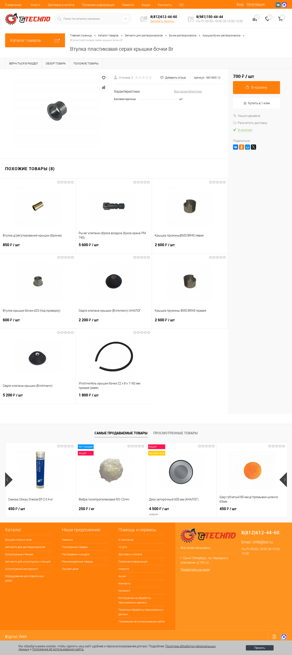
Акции (146, 5)
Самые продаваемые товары (120, 433)
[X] (253, 147)
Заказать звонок (162, 21)
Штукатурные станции (19, 554)
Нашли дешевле (249, 116)
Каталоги (124, 590)
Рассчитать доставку (252, 123)
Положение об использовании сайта (141, 621)
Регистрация (256, 4)
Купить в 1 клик (259, 103)
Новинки (67, 539)
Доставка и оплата (61, 5)
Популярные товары (75, 547)
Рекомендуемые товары (77, 561)
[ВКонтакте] (235, 147)
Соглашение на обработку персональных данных (134, 600)
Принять (259, 647)
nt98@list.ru (262, 542)
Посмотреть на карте (195, 569)
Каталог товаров (25, 40)
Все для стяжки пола (18, 539)
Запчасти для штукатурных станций (27, 561)
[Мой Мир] (247, 147)
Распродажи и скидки (75, 554)
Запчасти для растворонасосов (25, 547)
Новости (128, 5)
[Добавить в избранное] (104, 78)
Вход (240, 4)
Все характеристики (188, 91)
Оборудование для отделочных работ (24, 578)
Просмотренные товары (175, 433)
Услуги (35, 5)
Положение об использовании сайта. (58, 649)
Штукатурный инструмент (21, 568)
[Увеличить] (57, 111)
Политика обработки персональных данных (141, 612)
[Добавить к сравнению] (104, 87)
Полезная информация (98, 5)
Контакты (165, 5)
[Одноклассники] (241, 147)
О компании (13, 5)
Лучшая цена (70, 568)
